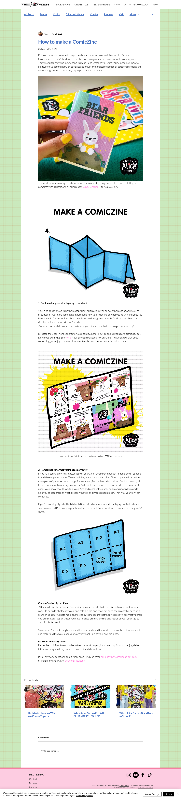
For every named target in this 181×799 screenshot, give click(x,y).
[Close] (177, 794)
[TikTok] (150, 775)
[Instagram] (129, 775)
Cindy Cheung (124, 786)
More (133, 14)
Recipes (108, 14)
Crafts (56, 14)
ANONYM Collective (145, 788)
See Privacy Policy (84, 795)
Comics (94, 14)
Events (43, 14)
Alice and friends (75, 14)
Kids (121, 14)
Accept (169, 794)
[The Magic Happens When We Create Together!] (44, 696)
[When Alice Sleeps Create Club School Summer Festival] (136, 696)
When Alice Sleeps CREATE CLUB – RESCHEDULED (89, 714)
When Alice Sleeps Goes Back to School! (136, 714)
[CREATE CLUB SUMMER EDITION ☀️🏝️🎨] (90, 696)
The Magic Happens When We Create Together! (42, 714)
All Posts (29, 14)
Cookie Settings (152, 794)
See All (154, 680)
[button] (153, 14)
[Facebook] (143, 775)
